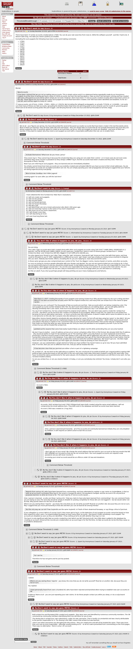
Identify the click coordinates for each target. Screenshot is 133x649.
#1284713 (70, 191)
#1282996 (59, 31)
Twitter (4, 60)
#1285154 (76, 293)
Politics (4, 53)
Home (35, 647)
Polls (3, 27)
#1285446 (86, 425)
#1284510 (68, 149)
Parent (18, 68)
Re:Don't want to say (34, 28)
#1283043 (61, 84)
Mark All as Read (103, 21)
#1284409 (62, 122)
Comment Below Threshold (37, 143)
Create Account (7, 36)
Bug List (4, 67)
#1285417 (77, 381)
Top (80, 18)
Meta (3, 51)
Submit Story (6, 30)
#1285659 (75, 611)
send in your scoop (97, 11)
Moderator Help (21, 639)
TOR (3, 71)
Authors (4, 23)
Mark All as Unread (120, 21)
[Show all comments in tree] (22, 28)
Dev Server (5, 69)
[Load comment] (25, 143)
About (4, 16)
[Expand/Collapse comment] (16, 28)
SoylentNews (7, 6)
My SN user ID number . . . (44, 18)
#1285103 (72, 243)
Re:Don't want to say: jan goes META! (45, 229)
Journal (66, 31)
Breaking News (6, 46)
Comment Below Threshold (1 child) (52, 368)
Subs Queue (6, 32)
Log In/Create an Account (67, 18)
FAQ (3, 18)
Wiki (3, 64)
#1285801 (74, 550)
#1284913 (66, 486)
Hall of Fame (6, 29)
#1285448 (86, 448)
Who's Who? (6, 65)
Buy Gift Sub (6, 34)
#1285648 (71, 574)
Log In (4, 37)
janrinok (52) (21, 31)
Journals (4, 20)
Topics (4, 22)
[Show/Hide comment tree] (19, 28)
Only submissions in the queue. (118, 11)
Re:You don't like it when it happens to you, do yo (59, 279)
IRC (3, 62)
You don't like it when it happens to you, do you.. (60, 241)
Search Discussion (105, 18)
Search (4, 25)
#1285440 (81, 401)
